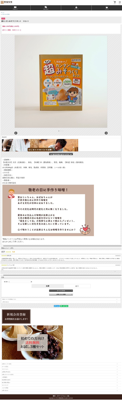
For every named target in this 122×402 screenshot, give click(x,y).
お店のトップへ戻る (6, 363)
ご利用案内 (4, 377)
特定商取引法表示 (6, 379)
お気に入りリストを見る (7, 374)
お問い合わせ (5, 301)
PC (68, 396)
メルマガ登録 (5, 387)
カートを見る (5, 366)
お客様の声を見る (6, 371)
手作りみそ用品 (6, 14)
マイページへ (5, 369)
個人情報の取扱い (6, 382)
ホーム (2, 12)
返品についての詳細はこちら (9, 299)
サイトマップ (5, 385)
